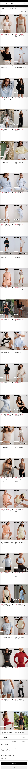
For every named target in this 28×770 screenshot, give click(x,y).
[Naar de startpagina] (14, 3)
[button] (10, 63)
